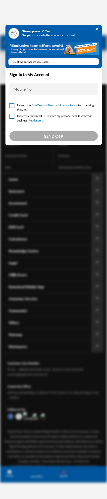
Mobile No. (22, 89)
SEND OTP (53, 136)
